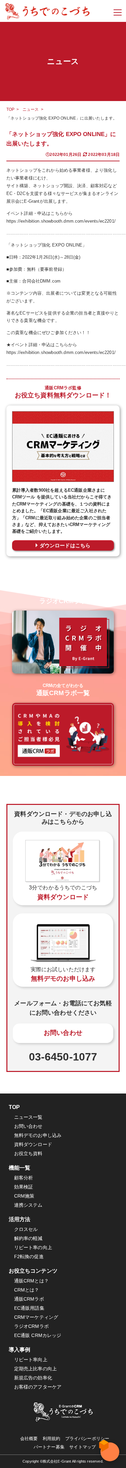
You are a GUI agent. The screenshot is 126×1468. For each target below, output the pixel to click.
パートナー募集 (49, 1446)
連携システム (28, 1205)
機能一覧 (20, 1168)
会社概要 (29, 1438)
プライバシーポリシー (87, 1438)
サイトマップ (82, 1446)
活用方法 (20, 1219)
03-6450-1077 (63, 1057)
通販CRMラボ (29, 1299)
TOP (10, 109)
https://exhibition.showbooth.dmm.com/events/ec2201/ (61, 221)
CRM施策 (24, 1196)
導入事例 (20, 1349)
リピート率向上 (30, 1359)
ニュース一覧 (28, 1117)
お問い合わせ (63, 1032)
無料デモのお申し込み (38, 1135)
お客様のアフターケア (38, 1387)
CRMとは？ (26, 1290)
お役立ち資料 (28, 1153)
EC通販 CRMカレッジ (37, 1335)
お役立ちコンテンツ (33, 1271)
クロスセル (26, 1229)
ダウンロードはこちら (65, 545)
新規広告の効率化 (33, 1377)
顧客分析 (23, 1177)
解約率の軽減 (28, 1238)
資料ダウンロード (33, 1144)
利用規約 (51, 1438)
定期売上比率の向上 (35, 1368)
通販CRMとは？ (31, 1280)
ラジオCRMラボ (31, 1326)
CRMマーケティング (36, 1317)
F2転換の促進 (29, 1256)
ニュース (31, 109)
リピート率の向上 (33, 1247)
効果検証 (23, 1186)
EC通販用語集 (29, 1308)
